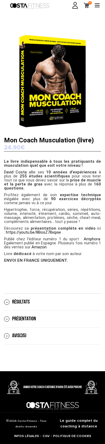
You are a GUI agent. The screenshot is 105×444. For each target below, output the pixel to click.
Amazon (39, 247)
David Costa (15, 172)
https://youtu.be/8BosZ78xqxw (33, 232)
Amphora (92, 239)
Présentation (24, 319)
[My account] (75, 5)
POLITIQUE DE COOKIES (72, 436)
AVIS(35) (19, 336)
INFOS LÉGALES (26, 436)
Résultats (21, 302)
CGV (46, 436)
